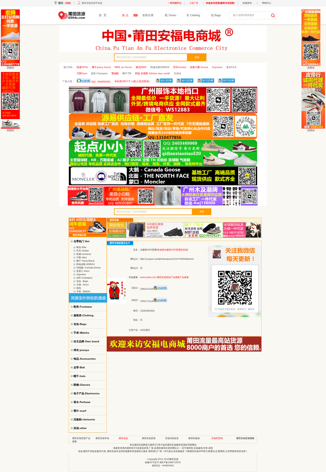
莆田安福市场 (102, 438)
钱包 (78, 288)
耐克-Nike (81, 247)
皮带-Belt (79, 367)
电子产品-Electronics (87, 393)
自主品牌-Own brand (86, 341)
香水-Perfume (82, 402)
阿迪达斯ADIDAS (159, 67)
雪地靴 (115, 73)
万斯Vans (82, 73)
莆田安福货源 (148, 438)
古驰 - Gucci (82, 284)
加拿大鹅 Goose (199, 67)
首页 (102, 15)
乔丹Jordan (179, 67)
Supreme (217, 67)
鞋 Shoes (170, 15)
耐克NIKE (141, 67)
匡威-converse (83, 254)
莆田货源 (173, 459)
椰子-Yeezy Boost (85, 261)
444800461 (168, 465)
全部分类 (148, 15)
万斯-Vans (81, 257)
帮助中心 (266, 3)
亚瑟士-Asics (82, 271)
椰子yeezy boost (101, 67)
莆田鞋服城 (194, 438)
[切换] (68, 3)
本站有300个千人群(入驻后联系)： (133, 81)
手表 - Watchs (83, 291)
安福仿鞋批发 (172, 438)
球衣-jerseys (81, 350)
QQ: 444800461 (101, 81)
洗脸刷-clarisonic (84, 419)
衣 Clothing (193, 15)
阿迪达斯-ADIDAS (85, 264)
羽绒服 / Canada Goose (88, 267)
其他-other (80, 428)
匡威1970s (82, 67)
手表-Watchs (81, 332)
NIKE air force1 (123, 67)
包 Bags (216, 15)
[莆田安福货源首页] (71, 18)
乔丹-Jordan (82, 250)
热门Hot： (69, 67)
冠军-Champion (99, 73)
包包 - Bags (82, 281)
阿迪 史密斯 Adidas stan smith (152, 73)
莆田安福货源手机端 (92, 3)
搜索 (197, 57)
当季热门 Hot (81, 241)
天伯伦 (177, 73)
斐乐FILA (231, 67)
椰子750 (126, 73)
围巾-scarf (80, 410)
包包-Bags (80, 324)
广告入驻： (68, 81)
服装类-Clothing (84, 315)
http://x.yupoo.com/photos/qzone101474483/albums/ (167, 259)
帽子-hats (79, 376)
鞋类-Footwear (83, 306)
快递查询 (247, 3)
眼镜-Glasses (82, 384)
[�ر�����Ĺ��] (10, 68)
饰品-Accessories (85, 358)
